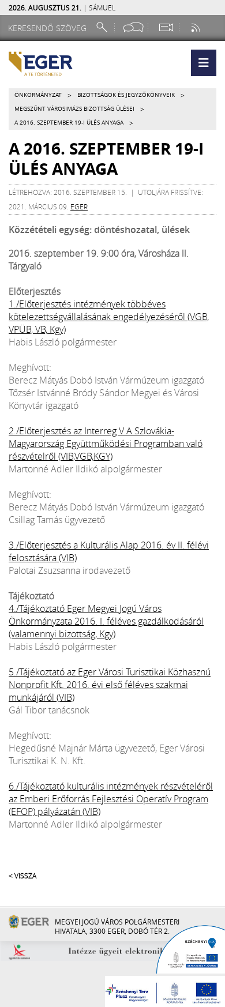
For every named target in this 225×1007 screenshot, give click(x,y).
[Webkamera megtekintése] (165, 27)
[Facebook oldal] (133, 27)
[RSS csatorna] (196, 27)
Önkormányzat (38, 95)
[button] (203, 63)
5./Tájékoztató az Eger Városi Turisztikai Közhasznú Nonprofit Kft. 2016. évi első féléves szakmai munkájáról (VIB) (110, 685)
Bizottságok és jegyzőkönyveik (126, 95)
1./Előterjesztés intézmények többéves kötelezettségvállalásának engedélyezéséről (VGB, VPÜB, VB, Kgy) (109, 317)
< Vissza (22, 875)
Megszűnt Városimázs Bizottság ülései (74, 108)
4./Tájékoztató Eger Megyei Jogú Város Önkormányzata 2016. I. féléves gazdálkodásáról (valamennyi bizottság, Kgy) (106, 621)
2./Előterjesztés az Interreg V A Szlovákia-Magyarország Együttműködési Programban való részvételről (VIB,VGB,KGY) (105, 443)
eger (79, 206)
